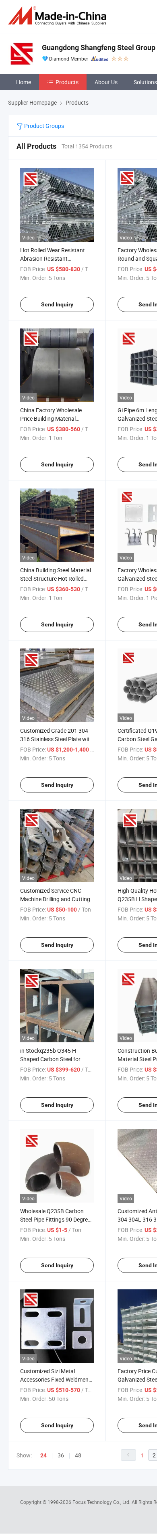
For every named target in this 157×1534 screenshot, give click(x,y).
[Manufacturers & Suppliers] (58, 15)
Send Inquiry (57, 304)
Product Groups (43, 126)
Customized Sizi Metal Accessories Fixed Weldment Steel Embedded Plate (55, 1379)
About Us (106, 82)
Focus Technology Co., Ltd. (102, 1502)
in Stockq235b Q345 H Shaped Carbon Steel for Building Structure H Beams (54, 1059)
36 (61, 1455)
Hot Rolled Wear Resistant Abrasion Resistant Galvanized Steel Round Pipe (55, 258)
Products (67, 82)
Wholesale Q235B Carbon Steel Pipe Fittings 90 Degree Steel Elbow (55, 1219)
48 (78, 1455)
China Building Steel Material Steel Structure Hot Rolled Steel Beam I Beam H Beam (55, 578)
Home (23, 82)
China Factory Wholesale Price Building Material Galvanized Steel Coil (51, 418)
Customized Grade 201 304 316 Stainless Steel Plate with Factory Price (56, 739)
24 (43, 1455)
